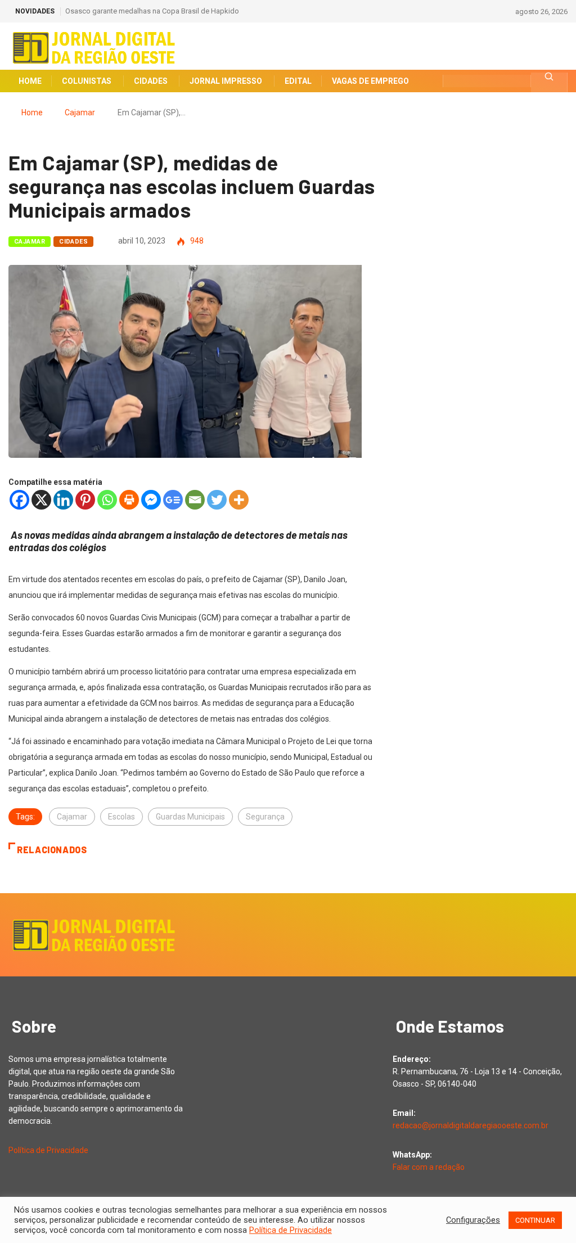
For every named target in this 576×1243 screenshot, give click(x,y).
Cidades (73, 241)
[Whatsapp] (107, 500)
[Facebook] (19, 500)
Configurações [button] (473, 1220)
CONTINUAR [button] (535, 1220)
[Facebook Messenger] (151, 500)
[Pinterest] (85, 500)
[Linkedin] (63, 500)
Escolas (121, 816)
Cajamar (80, 112)
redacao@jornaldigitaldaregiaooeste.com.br (470, 1125)
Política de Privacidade (48, 1150)
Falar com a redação (429, 1167)
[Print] (129, 500)
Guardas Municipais (190, 816)
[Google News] (173, 500)
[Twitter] (217, 500)
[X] (41, 500)
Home (32, 112)
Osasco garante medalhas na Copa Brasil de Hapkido (152, 11)
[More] (239, 500)
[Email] (195, 500)
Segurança (265, 816)
